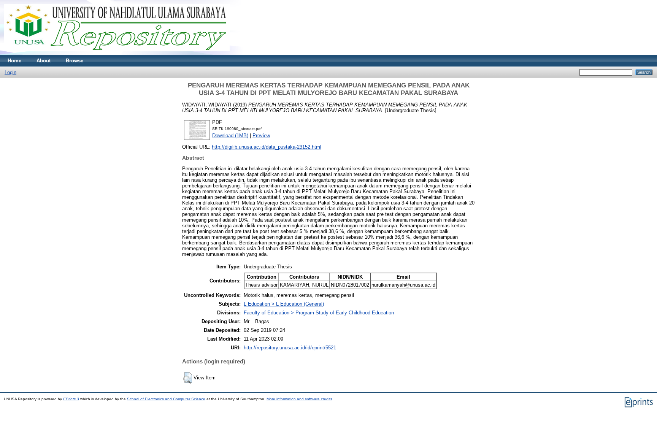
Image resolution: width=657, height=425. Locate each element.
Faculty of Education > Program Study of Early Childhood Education (319, 313)
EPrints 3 (71, 399)
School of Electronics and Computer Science (166, 399)
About (43, 60)
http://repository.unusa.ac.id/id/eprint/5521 (290, 347)
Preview (261, 135)
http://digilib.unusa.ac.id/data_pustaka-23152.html (266, 147)
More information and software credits (299, 399)
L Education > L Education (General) (284, 304)
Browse (74, 60)
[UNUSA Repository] (116, 53)
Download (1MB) (230, 135)
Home (14, 60)
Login (10, 72)
